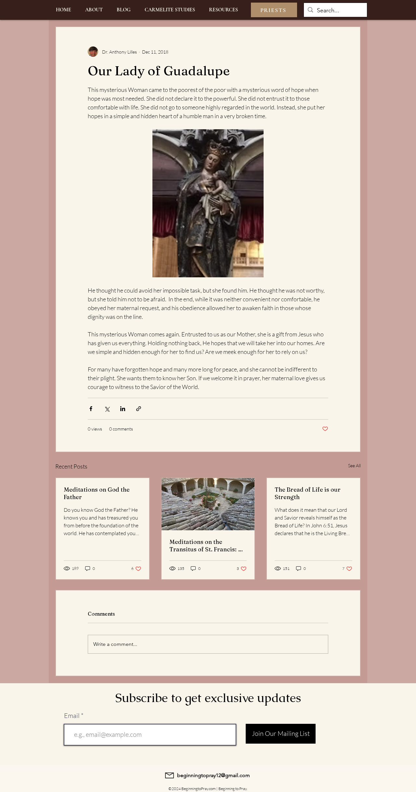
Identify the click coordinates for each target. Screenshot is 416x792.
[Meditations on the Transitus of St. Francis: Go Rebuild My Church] (208, 504)
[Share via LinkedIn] (123, 409)
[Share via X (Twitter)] (107, 409)
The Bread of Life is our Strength (308, 493)
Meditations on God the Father (97, 493)
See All (354, 465)
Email (72, 715)
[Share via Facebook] (91, 409)
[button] (223, 10)
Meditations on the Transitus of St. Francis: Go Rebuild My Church (207, 545)
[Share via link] (139, 409)
